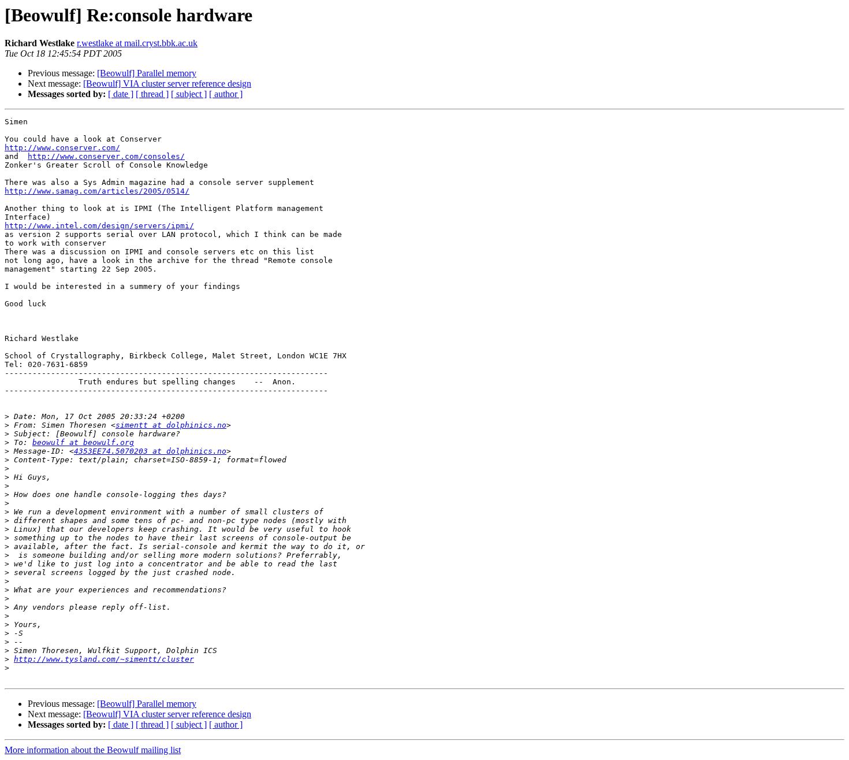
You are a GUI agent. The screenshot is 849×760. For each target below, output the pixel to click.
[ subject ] (189, 94)
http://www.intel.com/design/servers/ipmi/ (99, 225)
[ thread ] (152, 94)
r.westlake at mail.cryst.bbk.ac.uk (137, 43)
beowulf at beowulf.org (83, 442)
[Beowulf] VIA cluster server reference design (167, 83)
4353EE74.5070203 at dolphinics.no (150, 451)
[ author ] (226, 94)
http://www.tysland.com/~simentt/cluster (104, 659)
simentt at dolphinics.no (171, 425)
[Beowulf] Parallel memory (146, 73)
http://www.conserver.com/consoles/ (106, 156)
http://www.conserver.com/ (62, 147)
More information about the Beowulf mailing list (93, 750)
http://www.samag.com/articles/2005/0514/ (97, 191)
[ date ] (120, 94)
